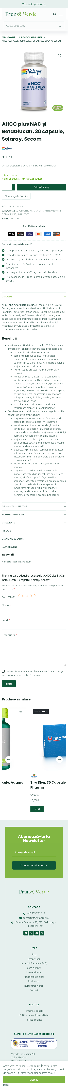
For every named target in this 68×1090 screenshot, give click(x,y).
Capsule (14, 795)
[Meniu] (61, 14)
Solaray (16, 218)
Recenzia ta (9, 635)
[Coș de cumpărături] (54, 14)
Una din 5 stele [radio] (19, 597)
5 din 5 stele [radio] (34, 597)
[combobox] (30, 26)
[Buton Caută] (60, 26)
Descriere (7, 296)
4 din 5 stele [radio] (31, 597)
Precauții (6, 530)
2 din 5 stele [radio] (23, 597)
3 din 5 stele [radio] (27, 597)
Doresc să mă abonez (33, 865)
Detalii (16, 809)
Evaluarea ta (9, 597)
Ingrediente (8, 522)
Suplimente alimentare (30, 210)
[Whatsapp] (42, 933)
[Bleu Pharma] (13, 775)
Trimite (8, 683)
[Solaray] (7, 148)
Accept (34, 1079)
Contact (34, 907)
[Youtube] (36, 933)
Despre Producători (12, 538)
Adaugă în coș (41, 187)
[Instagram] (31, 933)
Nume (6, 605)
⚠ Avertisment (9, 547)
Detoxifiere (9, 214)
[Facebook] (25, 933)
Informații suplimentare (14, 506)
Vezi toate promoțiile (34, 4)
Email (6, 620)
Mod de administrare (13, 514)
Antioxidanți (53, 210)
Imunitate (23, 214)
